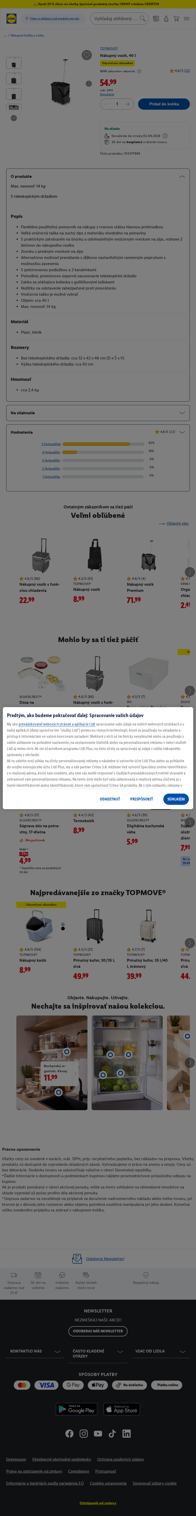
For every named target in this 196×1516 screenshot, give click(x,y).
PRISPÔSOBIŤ (141, 799)
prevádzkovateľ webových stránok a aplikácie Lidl (57, 724)
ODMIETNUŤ (110, 799)
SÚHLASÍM (176, 799)
